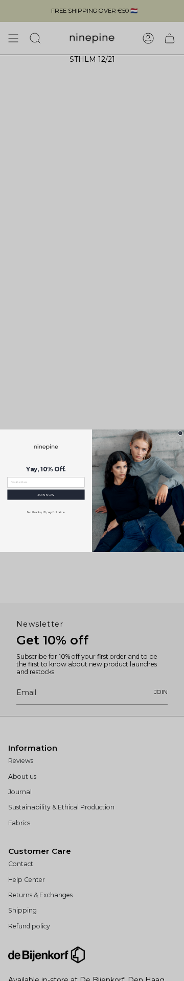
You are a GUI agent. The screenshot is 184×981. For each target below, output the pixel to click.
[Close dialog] (180, 433)
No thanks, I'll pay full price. (46, 511)
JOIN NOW (46, 494)
